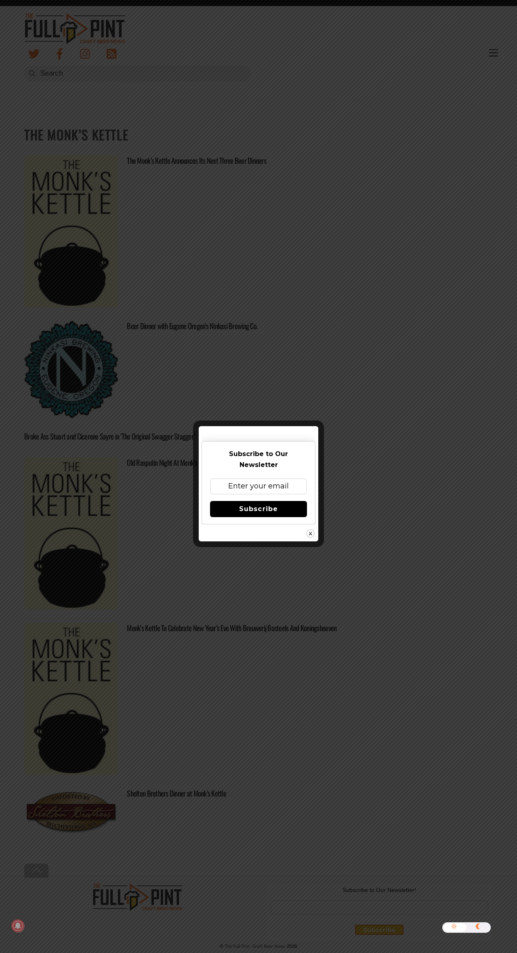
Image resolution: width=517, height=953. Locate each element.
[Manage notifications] (17, 925)
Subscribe (258, 509)
